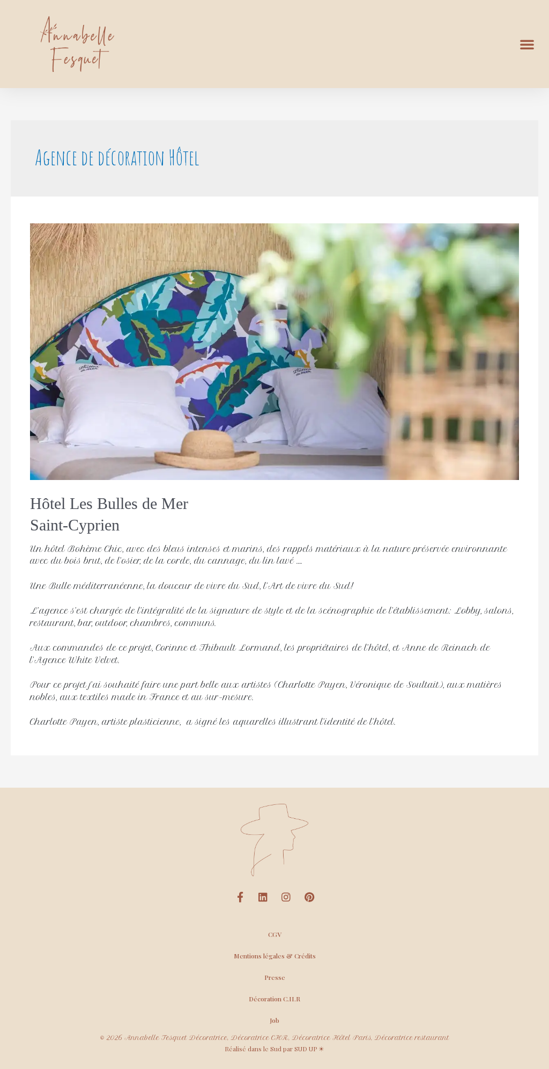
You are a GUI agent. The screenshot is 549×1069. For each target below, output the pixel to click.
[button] (527, 44)
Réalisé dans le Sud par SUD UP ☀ (274, 1048)
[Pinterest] (309, 897)
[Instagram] (286, 897)
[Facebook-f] (240, 897)
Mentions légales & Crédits (275, 955)
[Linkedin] (263, 897)
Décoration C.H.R (274, 998)
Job (274, 1020)
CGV (274, 934)
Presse (274, 977)
